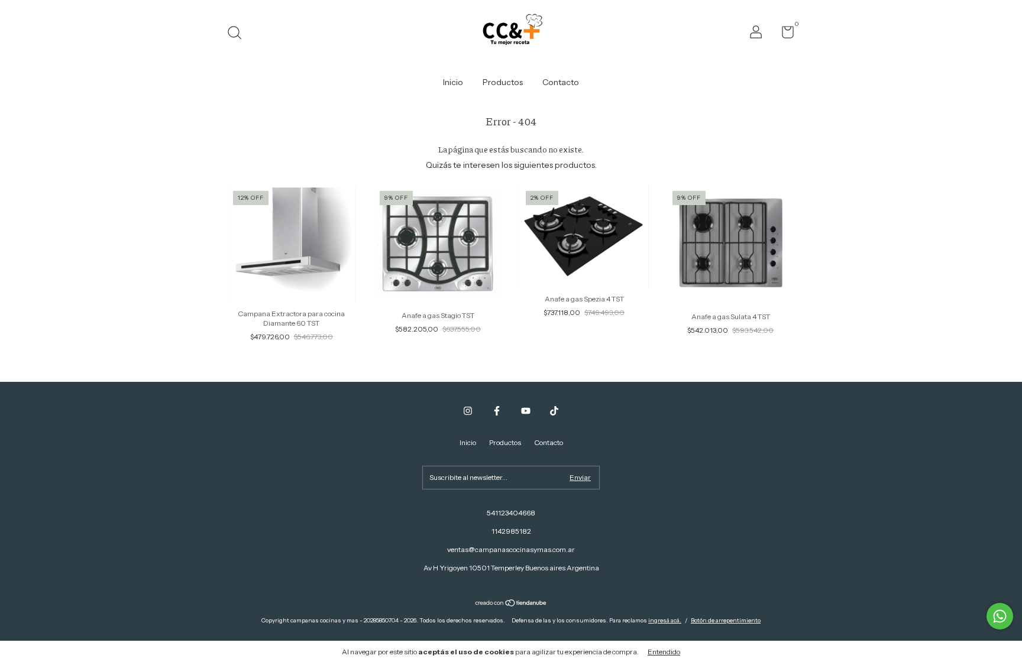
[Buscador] (238, 34)
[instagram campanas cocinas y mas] (468, 411)
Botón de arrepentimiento (726, 620)
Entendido (664, 651)
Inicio (453, 82)
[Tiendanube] (511, 604)
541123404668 (511, 512)
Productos (503, 82)
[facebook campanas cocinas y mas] (497, 411)
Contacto (560, 82)
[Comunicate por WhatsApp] (1000, 616)
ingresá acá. (664, 620)
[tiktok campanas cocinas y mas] (554, 411)
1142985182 (511, 531)
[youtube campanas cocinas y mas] (526, 411)
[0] (783, 34)
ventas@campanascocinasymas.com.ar (511, 549)
